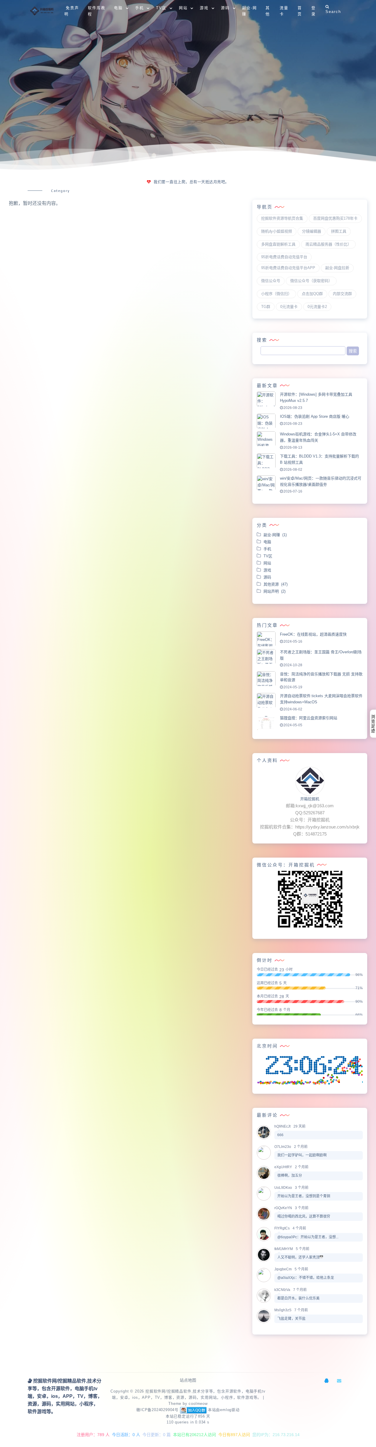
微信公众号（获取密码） (311, 281)
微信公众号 (270, 281)
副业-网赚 (249, 11)
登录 (313, 11)
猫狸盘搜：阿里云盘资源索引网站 (308, 718)
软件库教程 (96, 11)
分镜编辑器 (311, 231)
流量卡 (284, 11)
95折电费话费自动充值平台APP (288, 268)
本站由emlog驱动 (224, 1410)
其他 (268, 11)
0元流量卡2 (317, 306)
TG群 (265, 306)
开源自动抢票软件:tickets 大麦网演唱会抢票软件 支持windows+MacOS (321, 699)
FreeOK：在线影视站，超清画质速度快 (313, 634)
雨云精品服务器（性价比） (328, 244)
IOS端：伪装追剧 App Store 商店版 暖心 (314, 416)
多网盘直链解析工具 (278, 244)
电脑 (268, 542)
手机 (268, 549)
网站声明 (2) (274, 591)
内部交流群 (342, 293)
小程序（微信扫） (276, 293)
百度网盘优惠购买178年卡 (335, 218)
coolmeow (198, 1403)
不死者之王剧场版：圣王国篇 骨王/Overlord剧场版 (321, 655)
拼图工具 (338, 231)
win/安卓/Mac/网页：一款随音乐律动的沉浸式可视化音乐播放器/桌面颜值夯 (320, 481)
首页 (300, 11)
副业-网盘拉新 (337, 268)
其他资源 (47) (275, 584)
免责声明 (71, 11)
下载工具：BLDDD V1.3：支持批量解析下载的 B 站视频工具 (319, 459)
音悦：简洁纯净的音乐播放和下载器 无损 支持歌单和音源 (321, 677)
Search (333, 11)
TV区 (269, 556)
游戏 (268, 570)
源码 (268, 577)
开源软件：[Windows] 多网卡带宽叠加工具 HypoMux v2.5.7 (316, 397)
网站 (268, 563)
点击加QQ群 (312, 293)
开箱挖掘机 (309, 799)
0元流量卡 (289, 306)
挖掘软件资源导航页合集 (282, 218)
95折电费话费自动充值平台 (284, 257)
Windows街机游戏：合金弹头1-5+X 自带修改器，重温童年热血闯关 (318, 437)
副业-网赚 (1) (275, 535)
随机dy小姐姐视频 (276, 231)
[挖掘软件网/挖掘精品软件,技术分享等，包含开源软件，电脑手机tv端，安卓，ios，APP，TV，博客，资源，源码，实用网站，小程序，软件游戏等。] (42, 11)
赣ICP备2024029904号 (157, 1410)
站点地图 (188, 1380)
